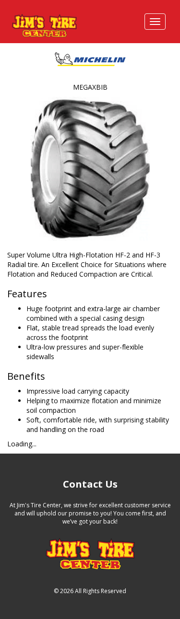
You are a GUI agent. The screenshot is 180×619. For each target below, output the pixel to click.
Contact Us (90, 484)
